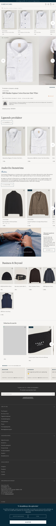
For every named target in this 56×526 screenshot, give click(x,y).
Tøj (2, 37)
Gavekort (3, 453)
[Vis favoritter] (48, 4)
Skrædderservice (5, 456)
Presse (2, 424)
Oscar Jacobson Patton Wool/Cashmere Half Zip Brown (34, 286)
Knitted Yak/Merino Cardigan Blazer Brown (37, 221)
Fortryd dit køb (4, 448)
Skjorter (6, 37)
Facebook (3, 469)
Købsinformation (5, 440)
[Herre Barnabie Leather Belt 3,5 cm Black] (21, 275)
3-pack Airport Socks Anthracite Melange (38, 357)
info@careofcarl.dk (9, 493)
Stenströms (4, 30)
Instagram (3, 466)
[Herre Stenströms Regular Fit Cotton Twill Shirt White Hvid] (9, 19)
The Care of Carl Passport (28, 1)
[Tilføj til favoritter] (23, 128)
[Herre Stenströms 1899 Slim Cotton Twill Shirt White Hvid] (38, 141)
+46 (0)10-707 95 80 (7, 492)
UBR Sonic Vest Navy (5, 311)
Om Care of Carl (5, 413)
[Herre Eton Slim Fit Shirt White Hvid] (41, 19)
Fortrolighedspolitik (5, 426)
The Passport (4, 411)
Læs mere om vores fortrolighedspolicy (28, 398)
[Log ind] (45, 4)
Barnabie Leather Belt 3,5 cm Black (20, 286)
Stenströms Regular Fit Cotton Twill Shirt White (12, 158)
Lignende (11, 117)
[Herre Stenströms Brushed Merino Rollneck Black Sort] (13, 203)
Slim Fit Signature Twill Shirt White (24, 32)
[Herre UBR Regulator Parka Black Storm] (49, 275)
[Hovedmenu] (53, 4)
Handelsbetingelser (5, 419)
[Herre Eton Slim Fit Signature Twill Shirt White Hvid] (25, 19)
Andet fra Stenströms (12, 167)
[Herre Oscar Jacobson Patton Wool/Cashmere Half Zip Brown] (35, 275)
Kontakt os (3, 442)
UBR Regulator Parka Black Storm (48, 286)
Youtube (3, 472)
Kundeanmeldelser (5, 450)
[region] (28, 373)
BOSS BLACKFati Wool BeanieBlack (6, 286)
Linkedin (3, 474)
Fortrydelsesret (4, 421)
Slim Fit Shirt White (37, 32)
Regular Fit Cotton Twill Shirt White (8, 32)
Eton (19, 30)
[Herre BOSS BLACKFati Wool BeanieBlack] (7, 275)
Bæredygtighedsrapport (6, 429)
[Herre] (14, 340)
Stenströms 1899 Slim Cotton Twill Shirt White (38, 158)
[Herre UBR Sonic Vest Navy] (7, 300)
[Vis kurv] (51, 4)
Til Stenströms (6, 184)
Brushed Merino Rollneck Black (10, 221)
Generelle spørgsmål (6, 445)
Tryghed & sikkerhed (5, 416)
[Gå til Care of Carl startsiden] (6, 4)
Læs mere (48, 250)
